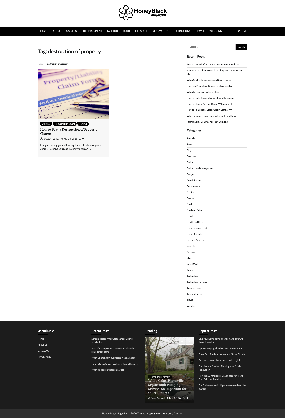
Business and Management (200, 168)
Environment (193, 186)
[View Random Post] (239, 31)
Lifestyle (141, 31)
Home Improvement (65, 123)
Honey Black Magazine (114, 413)
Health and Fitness (196, 222)
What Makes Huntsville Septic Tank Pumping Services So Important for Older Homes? (167, 386)
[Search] (244, 31)
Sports (190, 270)
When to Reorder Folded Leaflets (203, 91)
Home (44, 31)
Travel (200, 31)
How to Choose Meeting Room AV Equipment (209, 103)
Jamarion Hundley (51, 139)
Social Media (193, 263)
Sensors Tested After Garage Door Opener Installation (213, 64)
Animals (191, 138)
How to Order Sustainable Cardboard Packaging (210, 97)
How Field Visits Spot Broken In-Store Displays (210, 85)
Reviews (83, 123)
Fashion (112, 31)
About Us (42, 344)
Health (190, 216)
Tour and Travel (194, 293)
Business (71, 31)
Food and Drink (194, 210)
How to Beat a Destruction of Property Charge (68, 131)
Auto (56, 31)
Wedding (215, 31)
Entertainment (92, 31)
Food (126, 31)
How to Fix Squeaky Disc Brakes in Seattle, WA (209, 109)
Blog (189, 150)
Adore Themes (174, 413)
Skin (189, 257)
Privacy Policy (44, 356)
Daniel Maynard (158, 398)
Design (190, 174)
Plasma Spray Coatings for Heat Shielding (207, 121)
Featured (191, 198)
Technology (181, 31)
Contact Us (43, 350)
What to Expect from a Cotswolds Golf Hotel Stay (211, 115)
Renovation (160, 31)
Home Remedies (195, 234)
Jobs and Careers (195, 240)
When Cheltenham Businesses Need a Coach (209, 79)
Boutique (191, 156)
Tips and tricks (194, 287)
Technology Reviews (197, 281)
